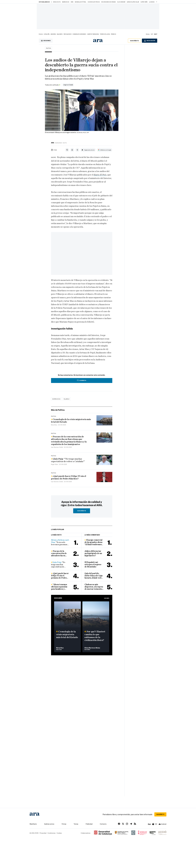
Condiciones (51, 833)
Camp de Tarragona (93, 34)
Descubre (58, 598)
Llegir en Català (68, 85)
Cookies (59, 833)
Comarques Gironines (79, 34)
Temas (76, 824)
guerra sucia (56, 399)
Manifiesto (33, 824)
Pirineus (113, 34)
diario (97, 175)
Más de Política (58, 410)
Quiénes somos (49, 824)
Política (48, 48)
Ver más (106, 598)
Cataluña (47, 34)
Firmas (64, 824)
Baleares (60, 34)
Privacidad (43, 833)
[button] (156, 1)
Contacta (103, 824)
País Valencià (67, 34)
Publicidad (89, 824)
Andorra (53, 34)
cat (152, 34)
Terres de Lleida (105, 34)
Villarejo (66, 399)
